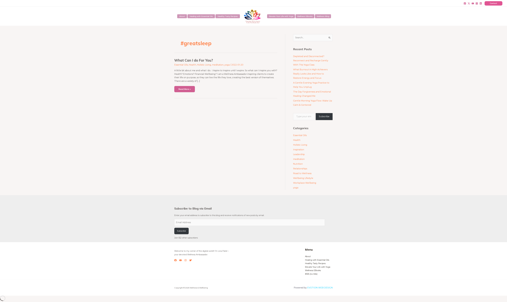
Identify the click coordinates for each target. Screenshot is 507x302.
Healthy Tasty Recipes (228, 16)
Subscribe (324, 116)
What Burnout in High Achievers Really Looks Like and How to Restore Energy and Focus (310, 73)
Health (192, 65)
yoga (227, 65)
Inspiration (298, 149)
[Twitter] (469, 3)
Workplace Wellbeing (304, 183)
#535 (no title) (311, 274)
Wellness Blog (323, 16)
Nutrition (298, 164)
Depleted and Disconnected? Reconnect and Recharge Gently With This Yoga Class (310, 60)
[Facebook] (465, 3)
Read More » (184, 88)
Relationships (300, 168)
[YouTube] (180, 260)
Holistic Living (204, 65)
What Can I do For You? (193, 60)
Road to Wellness (302, 173)
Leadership (299, 154)
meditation (218, 65)
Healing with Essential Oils (201, 16)
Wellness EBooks (305, 16)
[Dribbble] (481, 3)
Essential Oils (181, 65)
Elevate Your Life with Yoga (281, 16)
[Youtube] (473, 3)
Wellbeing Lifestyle (303, 178)
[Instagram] (477, 3)
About (182, 16)
